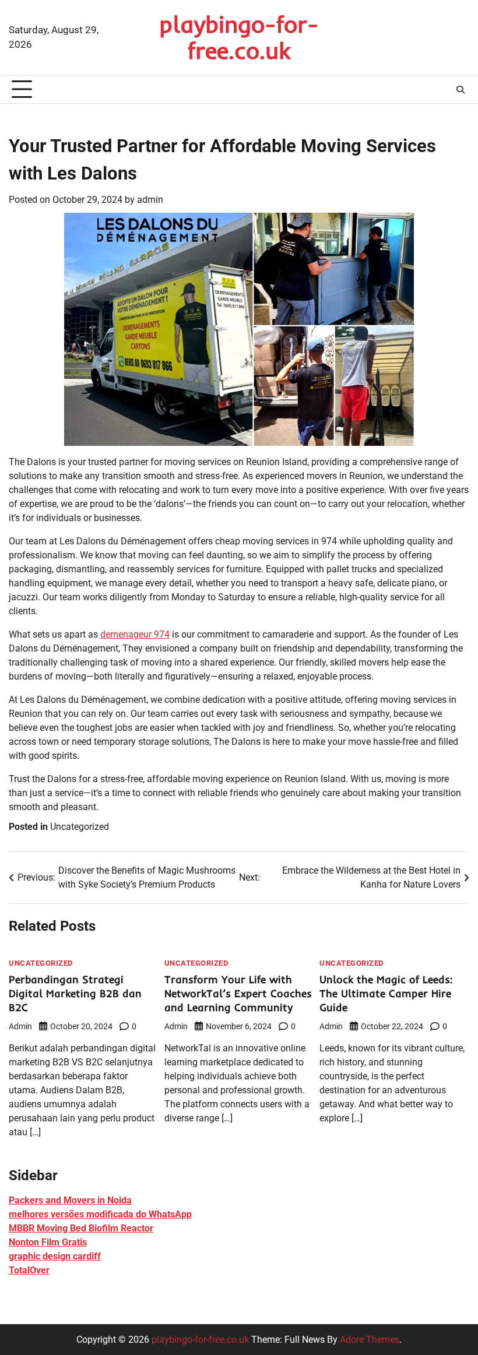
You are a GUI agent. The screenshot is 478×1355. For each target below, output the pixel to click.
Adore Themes (369, 1339)
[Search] (460, 89)
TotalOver (29, 1270)
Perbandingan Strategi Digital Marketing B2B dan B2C (75, 993)
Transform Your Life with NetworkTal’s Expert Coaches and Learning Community (238, 993)
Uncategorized (79, 826)
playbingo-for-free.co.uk (239, 37)
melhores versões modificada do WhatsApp (100, 1214)
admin (150, 199)
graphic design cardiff (55, 1256)
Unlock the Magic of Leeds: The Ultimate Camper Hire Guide (386, 993)
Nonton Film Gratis (48, 1242)
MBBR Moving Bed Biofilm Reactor (81, 1228)
